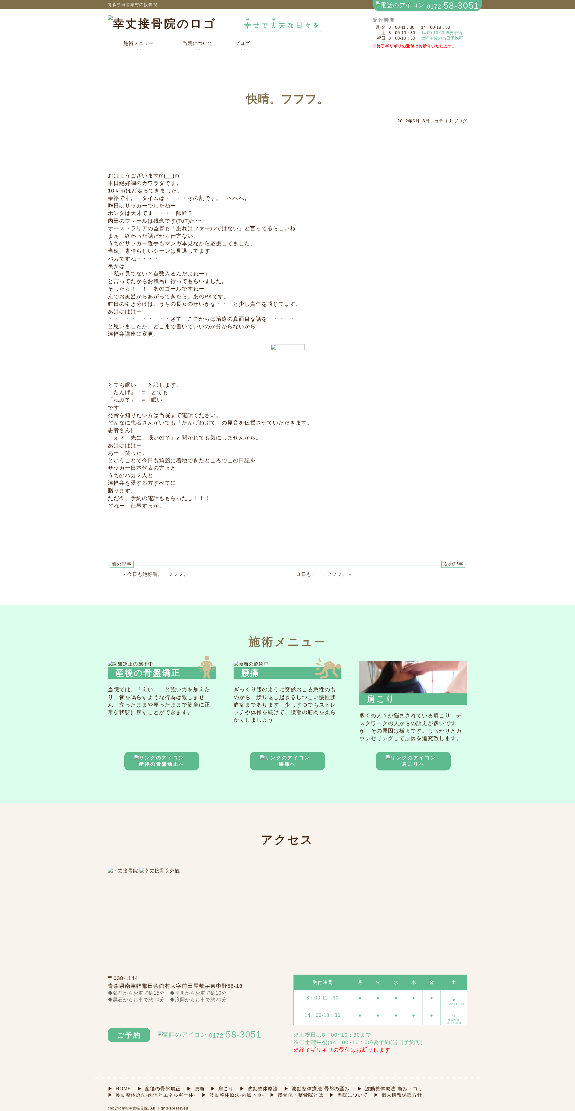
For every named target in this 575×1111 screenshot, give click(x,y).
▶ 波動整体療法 (259, 1088)
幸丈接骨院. (138, 1108)
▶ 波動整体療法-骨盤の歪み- (317, 1088)
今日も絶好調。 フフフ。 (157, 574)
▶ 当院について (348, 1095)
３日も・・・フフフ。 (321, 574)
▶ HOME (119, 1088)
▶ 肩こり (222, 1088)
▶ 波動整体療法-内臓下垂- (233, 1095)
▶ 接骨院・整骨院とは (296, 1095)
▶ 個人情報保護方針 (398, 1095)
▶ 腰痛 (196, 1088)
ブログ (242, 47)
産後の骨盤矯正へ (161, 764)
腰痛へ (287, 764)
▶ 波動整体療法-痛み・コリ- (391, 1088)
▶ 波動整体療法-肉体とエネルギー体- (152, 1095)
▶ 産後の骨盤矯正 (159, 1088)
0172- (453, 5)
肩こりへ (413, 764)
